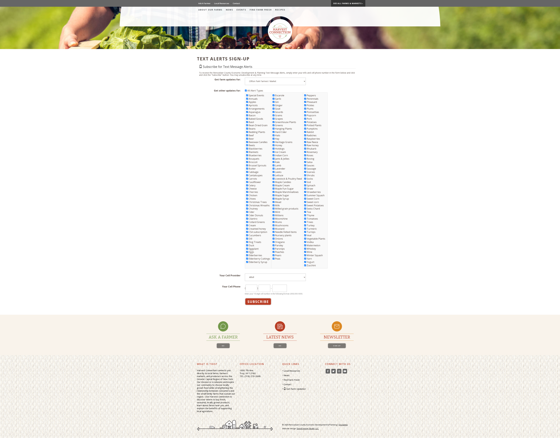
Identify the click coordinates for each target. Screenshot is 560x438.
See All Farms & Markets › (348, 3)
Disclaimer (343, 424)
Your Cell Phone (231, 286)
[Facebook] (328, 371)
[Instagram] (339, 371)
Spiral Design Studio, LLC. (308, 428)
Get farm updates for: (227, 79)
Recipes (280, 9)
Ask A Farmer (204, 3)
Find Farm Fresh (261, 9)
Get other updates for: (227, 90)
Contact (236, 3)
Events (241, 9)
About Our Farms (210, 9)
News (229, 9)
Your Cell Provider (229, 275)
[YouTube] (345, 371)
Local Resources (221, 3)
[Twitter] (333, 371)
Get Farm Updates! (296, 388)
